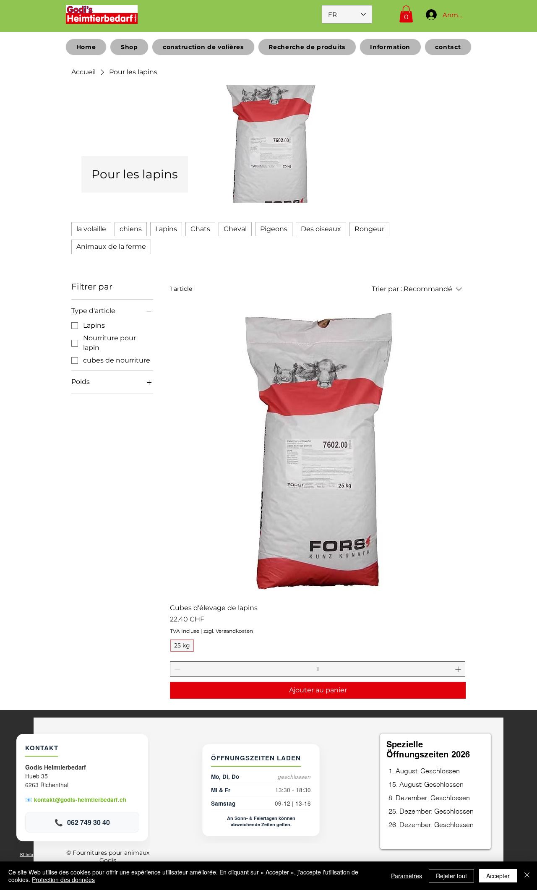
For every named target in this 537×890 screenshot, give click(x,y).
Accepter (498, 876)
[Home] (102, 14)
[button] (406, 14)
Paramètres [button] (406, 876)
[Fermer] (527, 875)
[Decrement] (176, 669)
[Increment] (459, 669)
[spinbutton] (318, 669)
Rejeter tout (451, 876)
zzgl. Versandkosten (228, 631)
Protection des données (63, 879)
